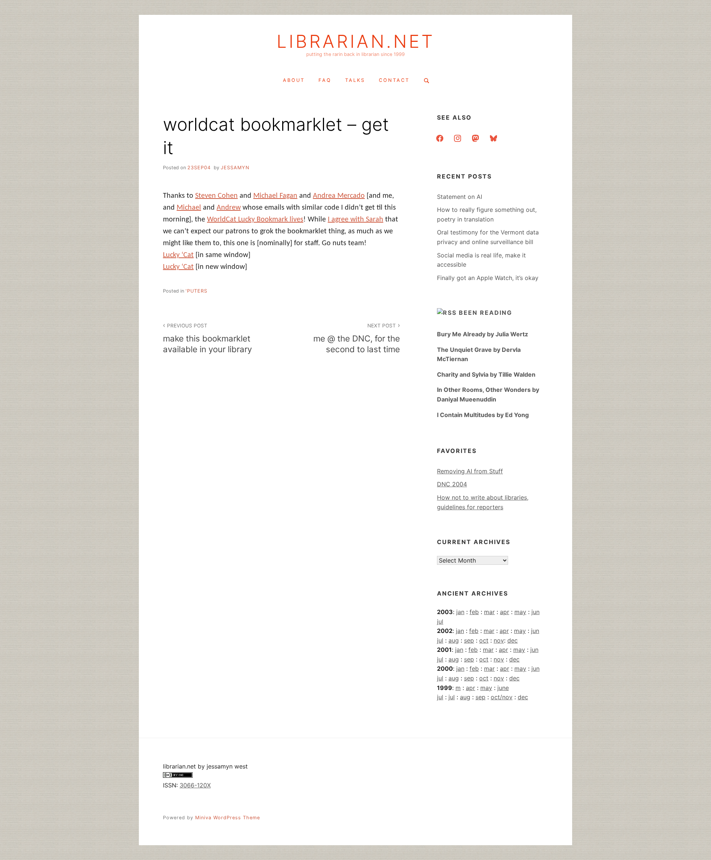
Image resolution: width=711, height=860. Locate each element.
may (520, 612)
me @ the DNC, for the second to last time (356, 338)
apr (504, 612)
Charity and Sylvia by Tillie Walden (486, 374)
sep (469, 640)
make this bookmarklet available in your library (207, 338)
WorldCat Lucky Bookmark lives (255, 219)
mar (489, 612)
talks (355, 80)
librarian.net (356, 41)
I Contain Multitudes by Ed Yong (483, 415)
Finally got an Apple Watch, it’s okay (487, 277)
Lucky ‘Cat (178, 255)
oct (483, 640)
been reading (485, 312)
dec (512, 640)
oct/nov (502, 697)
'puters (196, 291)
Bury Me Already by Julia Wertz (482, 334)
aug (453, 640)
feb (474, 612)
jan (460, 612)
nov (499, 640)
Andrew (229, 207)
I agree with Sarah (355, 219)
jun (535, 612)
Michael (189, 207)
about (294, 80)
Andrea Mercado (339, 196)
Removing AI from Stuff (470, 471)
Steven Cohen (216, 196)
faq (324, 80)
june (503, 687)
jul (440, 621)
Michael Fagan (275, 196)
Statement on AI (459, 196)
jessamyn (235, 167)
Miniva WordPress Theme (227, 817)
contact (394, 80)
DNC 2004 (452, 484)
